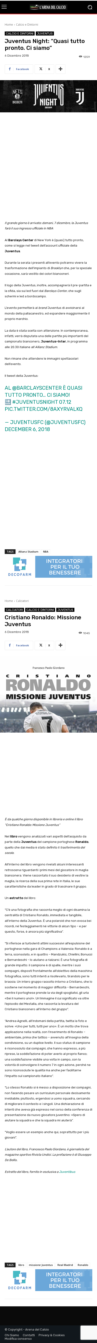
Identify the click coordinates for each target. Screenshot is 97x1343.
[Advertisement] (48, 166)
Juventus (45, 33)
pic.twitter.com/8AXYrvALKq (44, 409)
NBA (45, 551)
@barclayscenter (37, 388)
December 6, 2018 (27, 429)
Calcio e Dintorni (27, 25)
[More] (60, 69)
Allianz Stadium (28, 551)
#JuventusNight (35, 402)
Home (9, 25)
